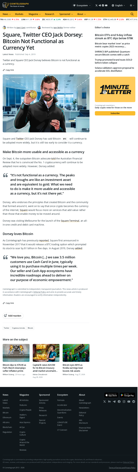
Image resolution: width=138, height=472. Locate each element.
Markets (19, 14)
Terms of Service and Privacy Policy (122, 467)
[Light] (132, 5)
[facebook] (119, 402)
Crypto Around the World (24, 442)
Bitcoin (6, 412)
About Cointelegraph (85, 401)
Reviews (23, 450)
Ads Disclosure (83, 421)
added (78, 248)
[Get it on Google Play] (127, 395)
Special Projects (42, 421)
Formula (60, 400)
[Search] (132, 14)
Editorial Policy (39, 292)
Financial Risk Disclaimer (85, 429)
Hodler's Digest (23, 416)
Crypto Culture (23, 433)
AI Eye (22, 427)
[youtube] (128, 402)
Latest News (8, 54)
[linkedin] (109, 402)
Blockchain (7, 427)
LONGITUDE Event (62, 423)
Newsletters (84, 407)
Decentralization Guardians (64, 411)
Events (60, 417)
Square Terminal (70, 220)
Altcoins (6, 422)
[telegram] (114, 402)
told (53, 158)
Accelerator (62, 405)
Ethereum (7, 417)
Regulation (7, 432)
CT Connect (62, 430)
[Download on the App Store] (111, 395)
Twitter (20, 138)
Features (23, 405)
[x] (104, 402)
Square (24, 210)
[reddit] (133, 402)
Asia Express (25, 422)
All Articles (24, 400)
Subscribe (115, 113)
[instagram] (124, 402)
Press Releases (43, 409)
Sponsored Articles (43, 401)
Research (49, 14)
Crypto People (25, 410)
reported (44, 240)
